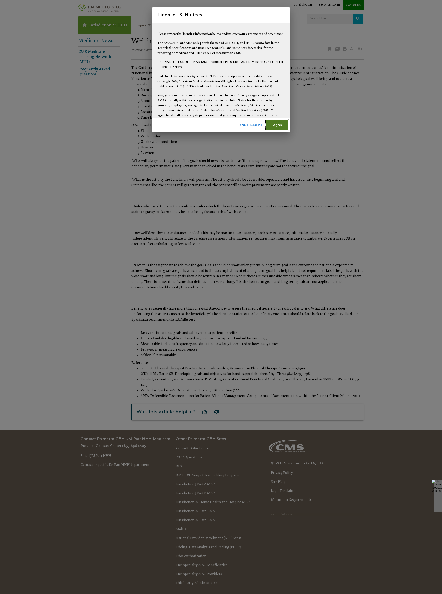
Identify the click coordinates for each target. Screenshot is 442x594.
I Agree (277, 125)
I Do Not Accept (248, 125)
